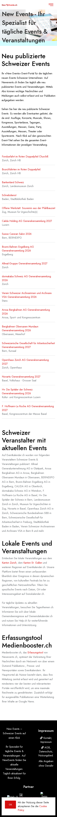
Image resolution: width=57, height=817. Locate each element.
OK (10, 804)
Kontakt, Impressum (46, 740)
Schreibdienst (9, 195)
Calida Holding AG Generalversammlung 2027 (27, 221)
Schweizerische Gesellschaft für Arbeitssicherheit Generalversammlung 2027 (28, 345)
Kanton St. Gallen (32, 563)
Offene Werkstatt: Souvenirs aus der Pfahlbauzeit (28, 208)
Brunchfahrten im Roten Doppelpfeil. (21, 169)
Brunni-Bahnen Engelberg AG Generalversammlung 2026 (18, 248)
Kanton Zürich (9, 563)
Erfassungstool (35, 652)
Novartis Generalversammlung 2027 (21, 376)
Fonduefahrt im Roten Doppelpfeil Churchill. (25, 156)
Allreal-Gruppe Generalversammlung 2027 (24, 263)
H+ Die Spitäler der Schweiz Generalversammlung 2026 (17, 391)
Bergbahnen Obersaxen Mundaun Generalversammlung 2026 (20, 328)
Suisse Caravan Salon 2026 (17, 234)
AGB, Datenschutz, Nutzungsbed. (46, 751)
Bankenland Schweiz (13, 182)
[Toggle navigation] (51, 5)
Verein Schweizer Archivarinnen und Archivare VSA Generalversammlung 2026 (27, 295)
